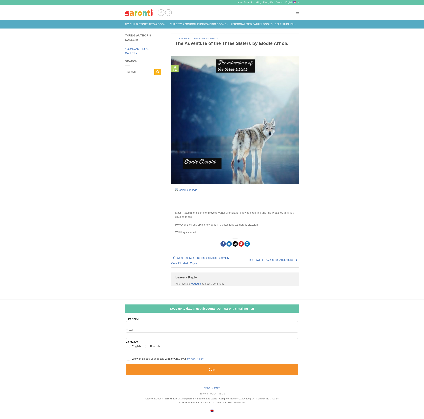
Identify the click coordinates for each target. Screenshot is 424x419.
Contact (279, 2)
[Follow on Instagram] (168, 12)
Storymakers (182, 38)
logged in (196, 283)
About (207, 387)
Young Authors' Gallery (205, 38)
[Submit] (157, 72)
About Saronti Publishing (249, 2)
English (288, 2)
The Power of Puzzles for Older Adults (271, 260)
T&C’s (222, 394)
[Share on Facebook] (223, 244)
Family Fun (268, 2)
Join (212, 369)
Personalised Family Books (252, 24)
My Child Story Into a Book (145, 24)
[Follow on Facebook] (161, 12)
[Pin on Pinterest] (241, 244)
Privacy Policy (195, 358)
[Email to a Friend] (235, 244)
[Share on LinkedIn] (247, 244)
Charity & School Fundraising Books (198, 24)
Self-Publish (284, 24)
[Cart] (297, 12)
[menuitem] (212, 410)
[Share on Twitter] (229, 244)
